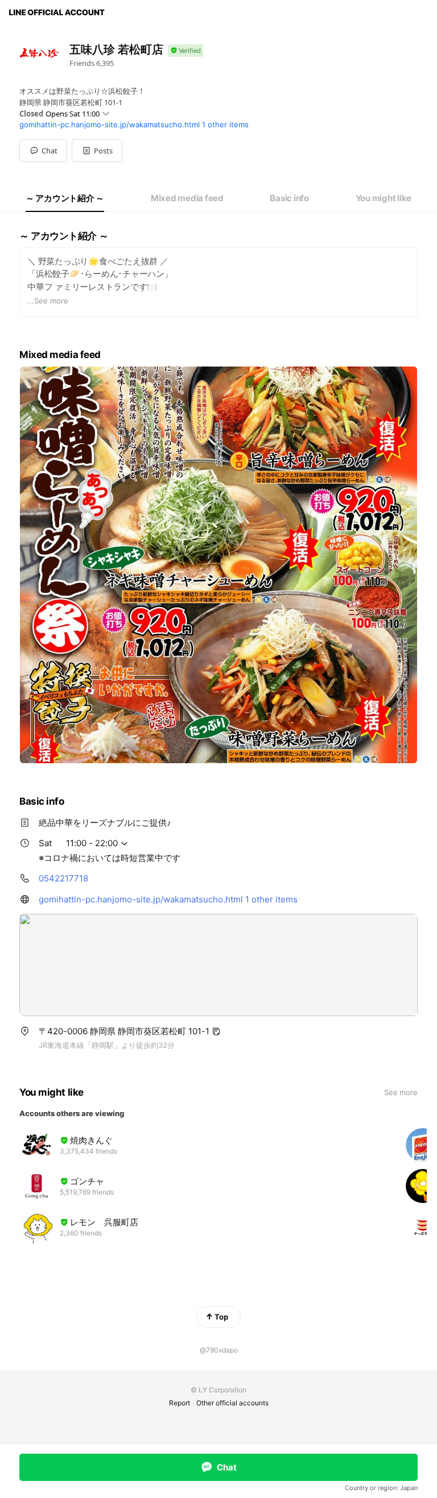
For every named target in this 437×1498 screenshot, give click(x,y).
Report (179, 1403)
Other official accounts (232, 1403)
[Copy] (216, 1031)
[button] (97, 150)
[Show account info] (185, 50)
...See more (47, 300)
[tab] (65, 198)
